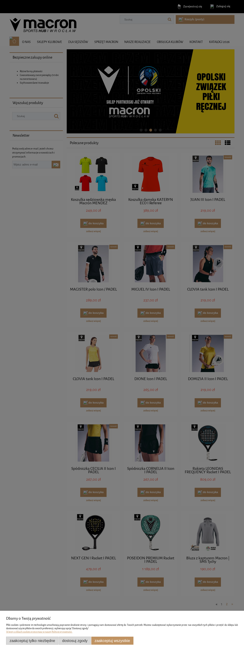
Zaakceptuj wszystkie (112, 641)
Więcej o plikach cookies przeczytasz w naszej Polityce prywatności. (39, 631)
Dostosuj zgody (74, 641)
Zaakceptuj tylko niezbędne (32, 641)
